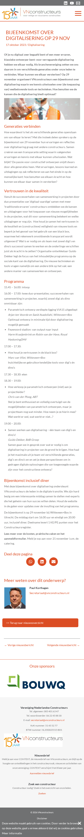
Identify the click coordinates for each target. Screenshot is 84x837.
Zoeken (42, 793)
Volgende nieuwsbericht (63, 645)
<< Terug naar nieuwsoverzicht (24, 622)
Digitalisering (36, 44)
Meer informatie (12, 833)
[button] (30, 561)
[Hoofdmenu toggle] (78, 13)
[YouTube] (72, 3)
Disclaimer (42, 818)
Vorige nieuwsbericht (19, 645)
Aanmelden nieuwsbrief (42, 773)
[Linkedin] (66, 3)
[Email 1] (78, 3)
